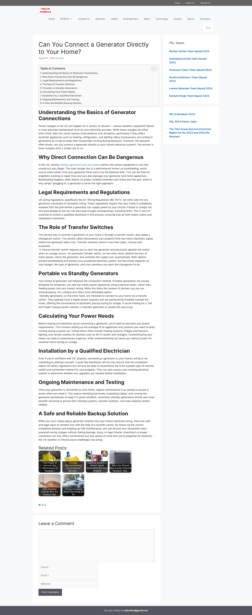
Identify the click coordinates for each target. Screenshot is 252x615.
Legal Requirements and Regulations (62, 80)
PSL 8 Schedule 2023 (182, 114)
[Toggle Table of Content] (152, 68)
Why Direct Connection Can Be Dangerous (65, 76)
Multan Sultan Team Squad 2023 (189, 51)
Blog (208, 27)
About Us (190, 3)
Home (177, 3)
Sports (191, 18)
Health (114, 18)
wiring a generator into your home (80, 164)
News (147, 18)
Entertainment (130, 18)
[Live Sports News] (45, 10)
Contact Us (205, 3)
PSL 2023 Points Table (183, 121)
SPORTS (64, 18)
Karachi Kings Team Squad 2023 (189, 95)
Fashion (178, 18)
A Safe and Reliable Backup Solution (62, 103)
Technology (162, 18)
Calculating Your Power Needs (58, 91)
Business (100, 18)
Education (205, 18)
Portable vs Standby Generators (60, 88)
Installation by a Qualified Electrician (62, 95)
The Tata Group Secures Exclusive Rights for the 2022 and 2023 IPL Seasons (190, 133)
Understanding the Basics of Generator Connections (70, 73)
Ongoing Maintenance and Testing (61, 99)
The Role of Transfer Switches (59, 84)
